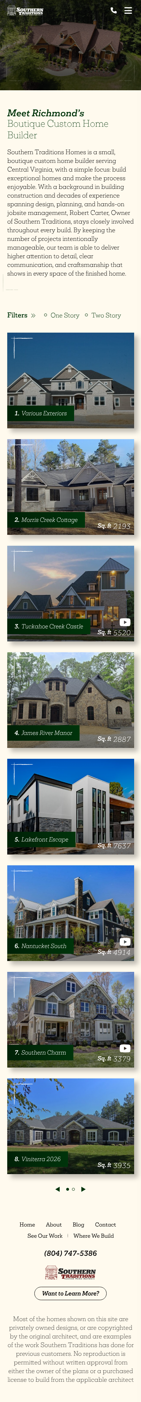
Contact (105, 1224)
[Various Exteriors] (70, 380)
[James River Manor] (70, 700)
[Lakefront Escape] (70, 806)
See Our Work (45, 1235)
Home (27, 1224)
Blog (78, 1224)
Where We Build (93, 1235)
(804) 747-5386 (70, 1253)
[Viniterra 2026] (70, 1126)
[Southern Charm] (70, 1020)
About (54, 1224)
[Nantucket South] (70, 913)
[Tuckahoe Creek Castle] (70, 593)
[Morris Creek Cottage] (70, 487)
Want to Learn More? (70, 1293)
